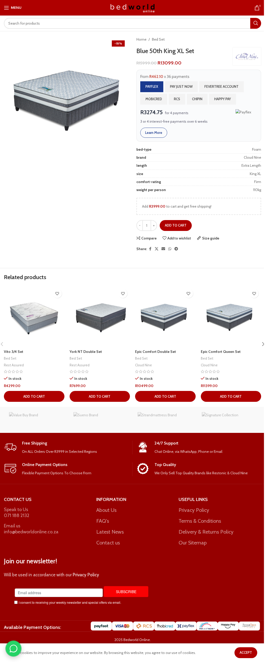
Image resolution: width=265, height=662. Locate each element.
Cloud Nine (143, 365)
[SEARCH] (255, 23)
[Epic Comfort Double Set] (165, 316)
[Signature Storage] (229, 420)
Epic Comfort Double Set (155, 351)
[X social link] (156, 248)
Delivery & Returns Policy (206, 532)
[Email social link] (163, 248)
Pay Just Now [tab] (181, 86)
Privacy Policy (194, 510)
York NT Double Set (86, 351)
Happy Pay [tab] (222, 99)
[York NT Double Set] (100, 316)
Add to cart (176, 225)
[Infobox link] (66, 447)
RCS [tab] (177, 99)
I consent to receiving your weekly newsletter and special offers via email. (70, 602)
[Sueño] (100, 420)
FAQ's (102, 521)
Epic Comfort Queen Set (221, 351)
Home (141, 39)
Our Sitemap (193, 543)
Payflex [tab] (151, 86)
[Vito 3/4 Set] (34, 316)
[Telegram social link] (176, 248)
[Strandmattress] (164, 420)
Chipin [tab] (197, 99)
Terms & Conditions (200, 521)
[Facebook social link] (150, 248)
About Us (106, 510)
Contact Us (18, 499)
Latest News (110, 532)
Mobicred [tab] (153, 99)
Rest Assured (14, 365)
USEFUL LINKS (193, 499)
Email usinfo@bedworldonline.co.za (31, 529)
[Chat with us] (13, 648)
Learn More (153, 132)
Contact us (108, 543)
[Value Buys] (36, 420)
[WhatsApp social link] (170, 248)
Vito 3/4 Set (13, 351)
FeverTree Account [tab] (221, 86)
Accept (246, 652)
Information (111, 499)
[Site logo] (132, 7)
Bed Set (158, 39)
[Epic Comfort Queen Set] (231, 316)
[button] (34, 396)
